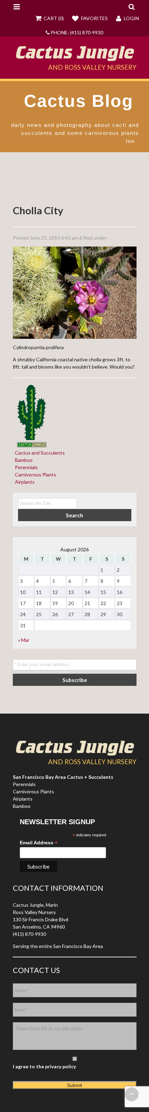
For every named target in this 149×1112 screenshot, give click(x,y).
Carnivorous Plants (34, 474)
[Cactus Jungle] (75, 58)
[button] (131, 6)
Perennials (25, 467)
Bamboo (23, 460)
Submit (74, 1085)
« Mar (23, 640)
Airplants (24, 482)
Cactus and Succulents (39, 453)
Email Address (39, 842)
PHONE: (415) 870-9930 (76, 32)
